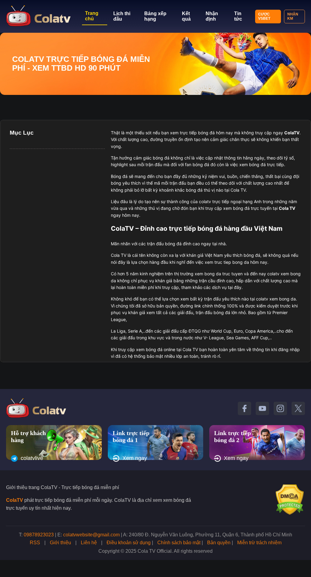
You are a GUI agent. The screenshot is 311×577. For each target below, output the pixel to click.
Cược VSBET (264, 16)
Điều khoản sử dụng (129, 542)
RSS (35, 542)
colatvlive (32, 458)
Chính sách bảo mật (178, 542)
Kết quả (186, 16)
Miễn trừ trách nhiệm (259, 542)
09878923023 (39, 534)
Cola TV (287, 208)
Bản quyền (219, 542)
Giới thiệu (60, 542)
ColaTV (14, 500)
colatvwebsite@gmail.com (91, 534)
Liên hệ (89, 542)
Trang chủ (91, 16)
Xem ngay (134, 458)
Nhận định (212, 16)
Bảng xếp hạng (155, 16)
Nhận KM (292, 16)
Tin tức (238, 16)
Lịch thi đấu (121, 16)
